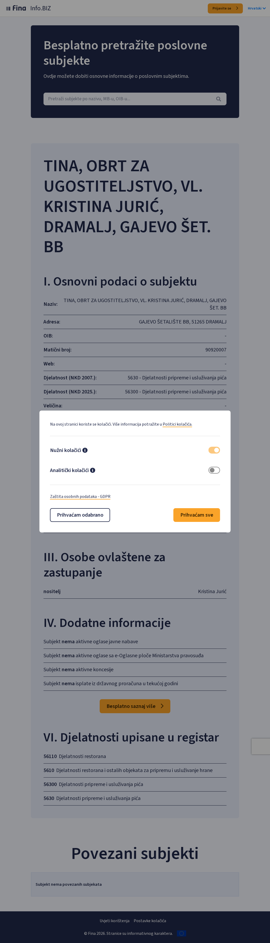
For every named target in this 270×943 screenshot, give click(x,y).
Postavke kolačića (150, 921)
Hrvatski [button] (255, 8)
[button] (85, 451)
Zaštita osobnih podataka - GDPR (80, 496)
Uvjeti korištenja (114, 921)
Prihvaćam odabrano (80, 515)
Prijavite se (222, 8)
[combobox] (135, 99)
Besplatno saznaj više (132, 706)
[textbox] (135, 99)
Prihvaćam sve (196, 515)
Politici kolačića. (177, 424)
